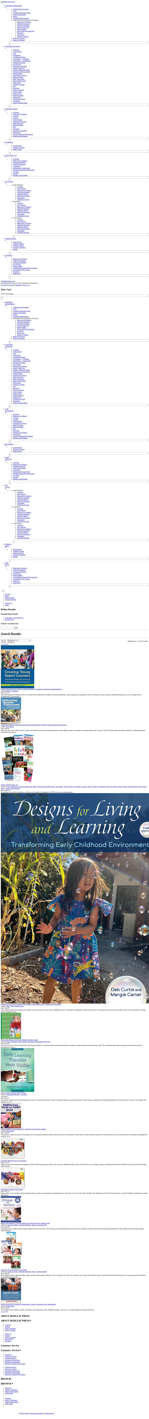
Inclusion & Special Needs (21, 72)
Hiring (15, 16)
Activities (16, 50)
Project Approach (18, 90)
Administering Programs (21, 9)
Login (7, 605)
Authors (7, 1327)
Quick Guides (17, 92)
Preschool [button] (16, 201)
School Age (21, 35)
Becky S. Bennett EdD (39, 1225)
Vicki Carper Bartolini (13, 788)
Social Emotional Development (23, 134)
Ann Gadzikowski (12, 787)
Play (14, 86)
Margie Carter (19, 1006)
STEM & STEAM (19, 99)
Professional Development (21, 168)
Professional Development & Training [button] (25, 20)
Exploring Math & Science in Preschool (13, 1161)
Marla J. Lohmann (12, 691)
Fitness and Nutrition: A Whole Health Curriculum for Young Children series (25, 1223)
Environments (17, 146)
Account (7, 594)
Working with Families (20, 136)
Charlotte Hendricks (24, 1225)
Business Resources (19, 162)
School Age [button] (17, 218)
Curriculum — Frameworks (22, 61)
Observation (17, 83)
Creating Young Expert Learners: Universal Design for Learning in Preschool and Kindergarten (31, 689)
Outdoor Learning (19, 84)
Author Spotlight (10, 1328)
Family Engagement (19, 15)
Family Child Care (23, 27)
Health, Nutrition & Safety (21, 70)
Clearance (8, 1388)
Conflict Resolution (19, 57)
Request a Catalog (11, 1356)
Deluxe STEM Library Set (9, 785)
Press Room (9, 1339)
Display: (3, 642)
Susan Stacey (10, 1306)
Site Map (8, 1341)
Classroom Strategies (19, 262)
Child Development (23, 24)
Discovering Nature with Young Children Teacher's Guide (19, 1040)
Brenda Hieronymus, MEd (27, 787)
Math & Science (18, 77)
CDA (15, 11)
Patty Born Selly (112, 787)
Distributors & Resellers (12, 1362)
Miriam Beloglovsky (13, 1094)
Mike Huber (10, 1131)
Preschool (20, 33)
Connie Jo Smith (12, 1225)
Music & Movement (19, 81)
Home (7, 596)
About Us (8, 1325)
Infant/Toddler (21, 29)
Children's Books (22, 194)
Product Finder (9, 598)
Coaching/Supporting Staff (21, 13)
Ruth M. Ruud (122, 787)
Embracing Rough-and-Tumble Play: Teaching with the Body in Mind (23, 1129)
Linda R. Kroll (86, 787)
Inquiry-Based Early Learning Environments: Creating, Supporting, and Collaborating (28, 1304)
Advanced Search (10, 599)
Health (15, 249)
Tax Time (16, 172)
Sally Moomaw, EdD (134, 787)
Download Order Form (12, 1360)
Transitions (16, 101)
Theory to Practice (19, 40)
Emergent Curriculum (20, 66)
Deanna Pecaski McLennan (46, 787)
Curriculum (16, 166)
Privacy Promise (10, 1330)
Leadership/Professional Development (25, 268)
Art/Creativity (17, 52)
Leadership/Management (21, 18)
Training (15, 173)
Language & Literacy (20, 75)
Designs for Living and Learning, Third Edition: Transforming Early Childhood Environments (31, 1004)
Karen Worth (22, 1042)
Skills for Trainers (22, 36)
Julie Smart (77, 787)
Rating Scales (17, 94)
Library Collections (11, 1390)
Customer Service (10, 1358)
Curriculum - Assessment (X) (14, 618)
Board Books (17, 242)
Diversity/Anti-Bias (23, 26)
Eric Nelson (10, 727)
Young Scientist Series (20, 103)
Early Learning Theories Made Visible (13, 1093)
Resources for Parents (20, 131)
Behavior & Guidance (24, 22)
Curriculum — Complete (21, 59)
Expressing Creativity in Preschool (12, 1189)
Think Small (9, 1393)
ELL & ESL (17, 64)
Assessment (16, 55)
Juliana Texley (68, 787)
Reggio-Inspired (18, 95)
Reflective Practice (19, 38)
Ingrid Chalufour (12, 1042)
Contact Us (8, 603)
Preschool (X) (9, 619)
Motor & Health (18, 125)
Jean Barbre (59, 787)
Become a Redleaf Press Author (15, 1364)
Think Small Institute (11, 1391)
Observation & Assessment (25, 31)
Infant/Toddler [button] (18, 185)
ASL (14, 53)
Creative (15, 116)
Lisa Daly (24, 1094)
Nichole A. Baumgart (99, 787)
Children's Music (18, 246)
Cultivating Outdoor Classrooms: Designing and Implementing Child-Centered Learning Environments (34, 725)
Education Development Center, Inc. (39, 1042)
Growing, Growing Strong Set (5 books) (14, 1270)
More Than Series (18, 79)
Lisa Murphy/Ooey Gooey (21, 270)
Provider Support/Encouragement (23, 170)
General (15, 118)
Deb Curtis (10, 1006)
